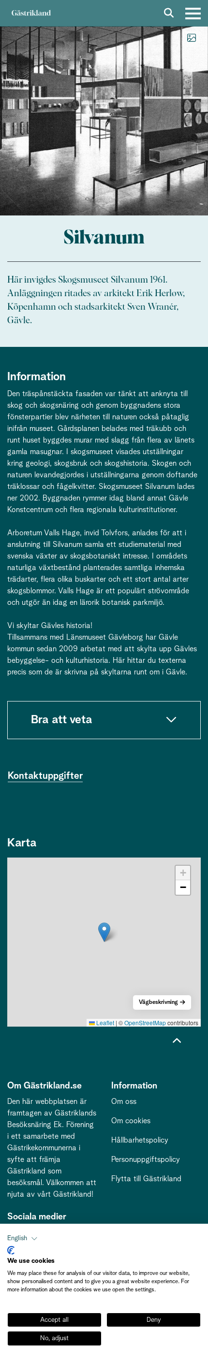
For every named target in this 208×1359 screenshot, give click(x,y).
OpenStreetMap (145, 1022)
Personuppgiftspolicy (145, 1159)
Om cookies (130, 1121)
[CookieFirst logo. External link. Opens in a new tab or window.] (11, 1250)
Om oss (123, 1101)
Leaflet (104, 1022)
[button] (104, 932)
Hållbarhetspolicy (139, 1140)
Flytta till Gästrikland (146, 1179)
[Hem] (31, 13)
